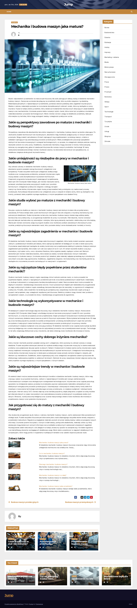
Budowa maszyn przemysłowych (79, 502)
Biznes (106, 27)
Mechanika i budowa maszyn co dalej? (52, 475)
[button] (131, 12)
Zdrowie (107, 141)
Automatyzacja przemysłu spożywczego (48, 544)
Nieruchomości (109, 72)
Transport (108, 117)
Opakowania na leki (82, 578)
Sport (106, 107)
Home (9, 12)
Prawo (106, 87)
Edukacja (107, 42)
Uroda (106, 126)
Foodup (31, 604)
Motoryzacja (109, 67)
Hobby (106, 47)
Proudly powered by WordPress (14, 604)
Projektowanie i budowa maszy (79, 542)
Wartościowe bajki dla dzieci (116, 577)
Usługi (106, 131)
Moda (106, 62)
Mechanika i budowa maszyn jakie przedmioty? (55, 486)
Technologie (108, 112)
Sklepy (106, 102)
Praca (106, 82)
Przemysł (14, 22)
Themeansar (39, 604)
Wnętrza (107, 136)
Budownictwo (109, 32)
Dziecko (107, 37)
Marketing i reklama (111, 57)
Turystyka (108, 121)
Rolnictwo (108, 97)
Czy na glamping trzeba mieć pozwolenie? (49, 578)
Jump (68, 4)
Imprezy (107, 52)
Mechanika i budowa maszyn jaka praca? (53, 442)
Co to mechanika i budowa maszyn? (52, 453)
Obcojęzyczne (109, 77)
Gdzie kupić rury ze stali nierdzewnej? (18, 542)
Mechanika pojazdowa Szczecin (20, 577)
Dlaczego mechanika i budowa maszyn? (53, 464)
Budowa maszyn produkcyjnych (24, 502)
